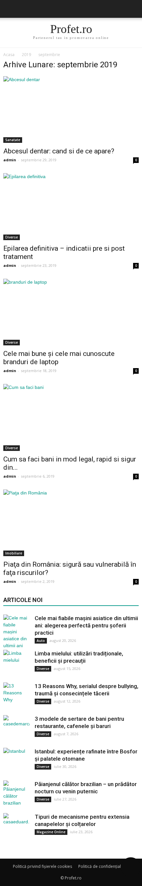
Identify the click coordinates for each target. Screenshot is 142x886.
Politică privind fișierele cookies (42, 866)
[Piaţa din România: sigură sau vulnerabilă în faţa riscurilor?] (71, 523)
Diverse (11, 237)
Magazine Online (51, 832)
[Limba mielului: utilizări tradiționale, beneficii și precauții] (16, 663)
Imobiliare (13, 553)
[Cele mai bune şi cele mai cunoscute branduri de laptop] (71, 312)
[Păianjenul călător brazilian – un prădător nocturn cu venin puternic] (16, 793)
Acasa (9, 54)
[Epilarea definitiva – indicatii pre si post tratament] (71, 206)
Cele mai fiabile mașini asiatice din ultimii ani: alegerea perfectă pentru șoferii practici (86, 625)
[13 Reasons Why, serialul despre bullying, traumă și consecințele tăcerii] (16, 695)
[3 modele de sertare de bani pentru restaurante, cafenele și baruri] (16, 728)
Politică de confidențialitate (103, 866)
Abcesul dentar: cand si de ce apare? (58, 151)
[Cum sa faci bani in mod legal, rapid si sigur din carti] (71, 417)
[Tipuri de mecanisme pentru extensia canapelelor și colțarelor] (16, 826)
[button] (133, 9)
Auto (41, 640)
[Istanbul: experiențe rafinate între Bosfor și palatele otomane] (16, 761)
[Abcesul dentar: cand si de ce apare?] (71, 109)
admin (9, 159)
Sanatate (12, 140)
